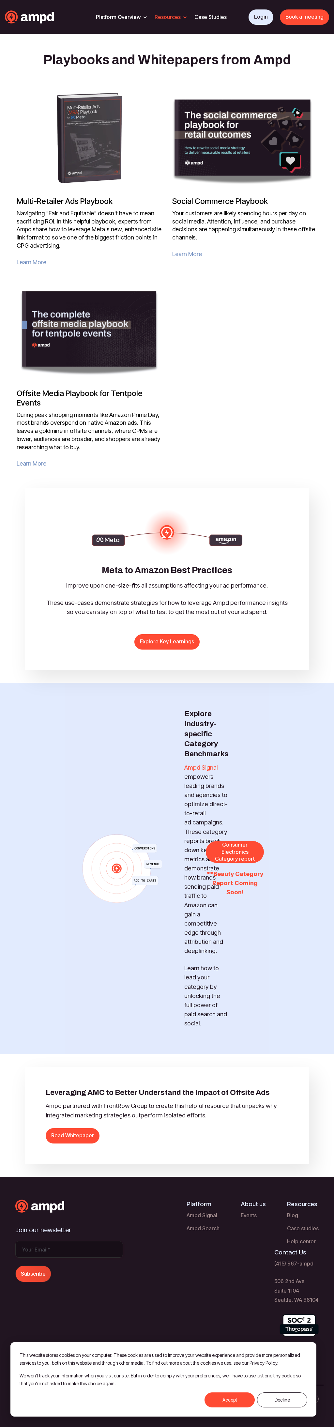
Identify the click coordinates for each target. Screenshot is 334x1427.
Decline (282, 1400)
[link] (42, 16)
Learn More (31, 262)
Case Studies (210, 17)
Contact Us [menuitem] (290, 1252)
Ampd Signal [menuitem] (202, 1215)
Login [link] (261, 16)
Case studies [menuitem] (303, 1228)
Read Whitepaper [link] (72, 1135)
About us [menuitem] (253, 1204)
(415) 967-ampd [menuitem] (293, 1263)
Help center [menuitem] (301, 1241)
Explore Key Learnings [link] (167, 641)
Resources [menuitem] (302, 1204)
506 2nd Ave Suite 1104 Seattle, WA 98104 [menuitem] (296, 1290)
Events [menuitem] (249, 1215)
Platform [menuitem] (199, 1204)
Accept (229, 1400)
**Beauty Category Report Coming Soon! (235, 883)
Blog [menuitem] (292, 1215)
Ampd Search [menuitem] (203, 1228)
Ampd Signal (201, 767)
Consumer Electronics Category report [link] (235, 851)
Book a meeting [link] (304, 16)
